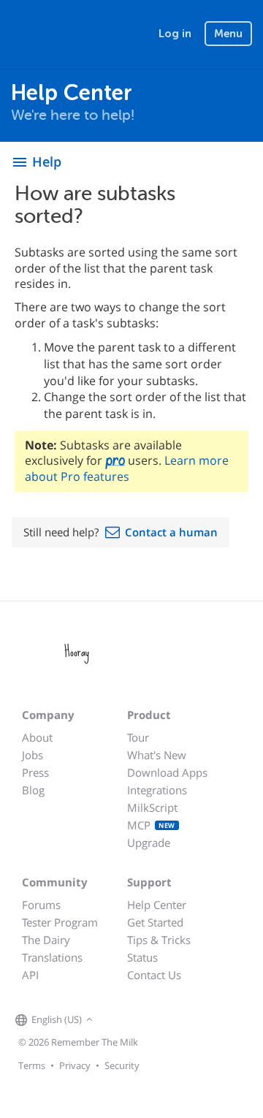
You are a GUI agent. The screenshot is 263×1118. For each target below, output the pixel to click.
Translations (52, 957)
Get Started (155, 922)
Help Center (156, 904)
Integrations (157, 790)
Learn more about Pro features (127, 468)
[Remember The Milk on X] (138, 1020)
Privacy (75, 1065)
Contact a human (171, 532)
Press (35, 772)
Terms (31, 1065)
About (37, 737)
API (30, 974)
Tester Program (60, 922)
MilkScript (152, 807)
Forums (41, 904)
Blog (33, 790)
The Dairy (46, 939)
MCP (151, 825)
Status (142, 957)
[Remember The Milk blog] (156, 1020)
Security (122, 1065)
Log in (175, 33)
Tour (138, 737)
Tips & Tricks (159, 939)
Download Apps (167, 772)
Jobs (32, 755)
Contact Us (154, 974)
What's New (156, 755)
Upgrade (148, 842)
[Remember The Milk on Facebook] (117, 1020)
